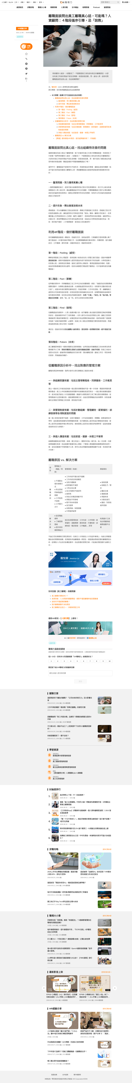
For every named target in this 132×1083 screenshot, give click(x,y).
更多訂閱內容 (107, 849)
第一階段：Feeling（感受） (68, 110)
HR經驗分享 (22, 28)
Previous (44, 988)
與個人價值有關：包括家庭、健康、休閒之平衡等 (76, 133)
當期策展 (107, 7)
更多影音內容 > (106, 972)
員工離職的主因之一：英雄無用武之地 (66, 607)
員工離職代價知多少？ (60, 596)
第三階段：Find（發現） (67, 115)
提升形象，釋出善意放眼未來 (69, 104)
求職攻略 (30, 7)
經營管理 (20, 37)
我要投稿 (54, 1074)
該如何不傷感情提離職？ (61, 601)
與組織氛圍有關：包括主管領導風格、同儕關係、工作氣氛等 (80, 124)
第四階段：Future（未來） (68, 118)
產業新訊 (19, 7)
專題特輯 (53, 7)
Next (115, 988)
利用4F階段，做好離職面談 (65, 107)
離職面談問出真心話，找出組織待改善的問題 (71, 98)
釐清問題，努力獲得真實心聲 (69, 101)
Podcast (96, 7)
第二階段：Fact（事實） (67, 112)
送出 (80, 681)
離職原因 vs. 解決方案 (63, 135)
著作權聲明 (77, 1074)
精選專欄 (72, 638)
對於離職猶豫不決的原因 (61, 604)
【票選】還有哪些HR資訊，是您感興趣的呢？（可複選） (76, 138)
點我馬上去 (93, 638)
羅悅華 (54, 87)
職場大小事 (42, 7)
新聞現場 (85, 7)
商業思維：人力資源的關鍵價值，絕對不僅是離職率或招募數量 (75, 599)
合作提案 (65, 1074)
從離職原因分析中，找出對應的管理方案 (70, 121)
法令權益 (75, 7)
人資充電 (64, 7)
